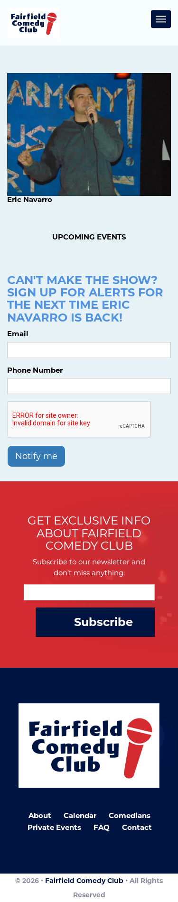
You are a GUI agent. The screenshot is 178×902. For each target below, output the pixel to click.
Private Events (54, 827)
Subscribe (103, 622)
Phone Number (35, 370)
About (39, 815)
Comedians (129, 815)
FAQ (102, 827)
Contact (137, 827)
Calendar (80, 815)
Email (17, 333)
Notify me (36, 456)
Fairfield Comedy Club (84, 880)
